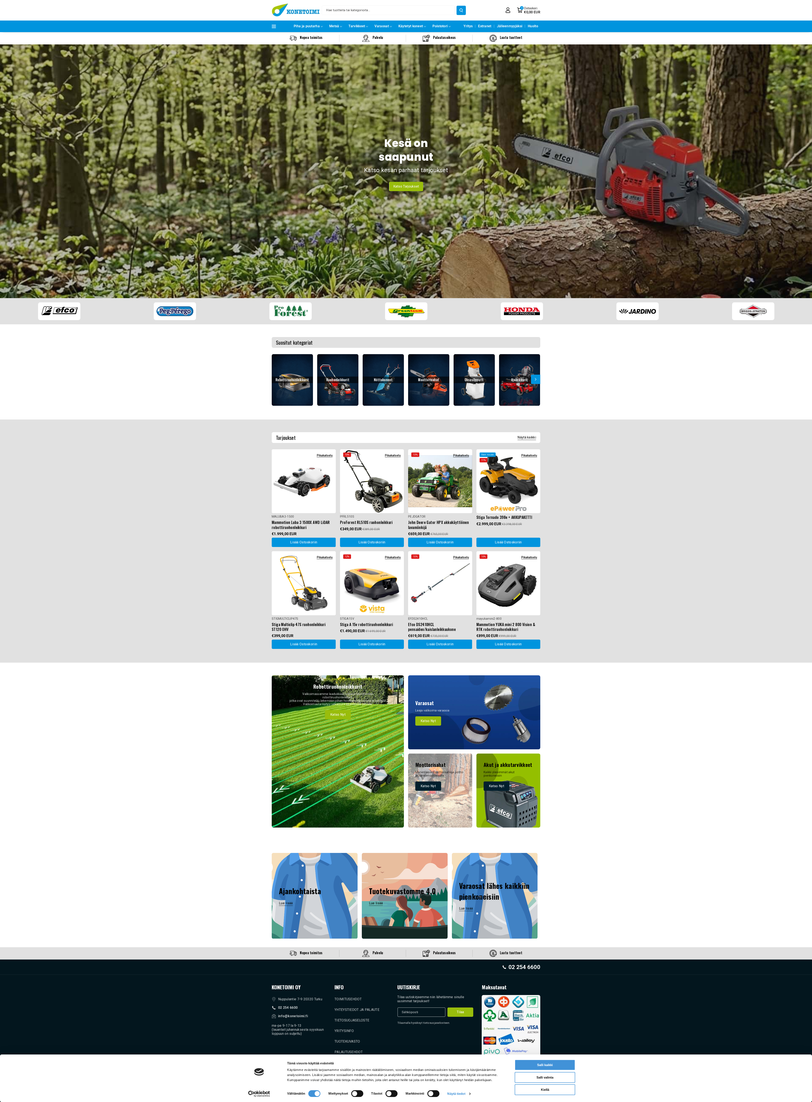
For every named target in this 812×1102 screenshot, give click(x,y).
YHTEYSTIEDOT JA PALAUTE (357, 1010)
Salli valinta (544, 1077)
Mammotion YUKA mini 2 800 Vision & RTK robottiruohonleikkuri (505, 627)
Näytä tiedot (456, 1093)
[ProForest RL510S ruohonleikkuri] (372, 481)
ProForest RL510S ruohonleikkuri (366, 522)
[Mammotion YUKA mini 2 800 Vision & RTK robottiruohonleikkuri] (508, 583)
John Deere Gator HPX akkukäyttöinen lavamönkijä (438, 525)
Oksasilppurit (474, 380)
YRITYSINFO (344, 1031)
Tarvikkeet (356, 26)
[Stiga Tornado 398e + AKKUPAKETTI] (508, 481)
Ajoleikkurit (519, 380)
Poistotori (440, 26)
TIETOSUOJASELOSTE (352, 1020)
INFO (339, 987)
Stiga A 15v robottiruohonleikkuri (366, 624)
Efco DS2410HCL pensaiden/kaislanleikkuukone (432, 627)
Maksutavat (494, 987)
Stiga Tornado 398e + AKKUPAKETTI (504, 517)
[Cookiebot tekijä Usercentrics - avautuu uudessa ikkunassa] (259, 1094)
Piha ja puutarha (307, 26)
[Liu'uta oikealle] (535, 379)
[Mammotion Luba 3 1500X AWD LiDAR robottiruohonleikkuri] (304, 481)
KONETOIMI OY (286, 987)
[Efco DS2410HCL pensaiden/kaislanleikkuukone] (440, 583)
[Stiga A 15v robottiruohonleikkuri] (372, 583)
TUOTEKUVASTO (347, 1041)
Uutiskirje (408, 987)
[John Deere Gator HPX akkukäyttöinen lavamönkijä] (440, 481)
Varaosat (381, 26)
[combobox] (388, 10)
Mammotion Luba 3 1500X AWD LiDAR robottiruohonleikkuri (301, 525)
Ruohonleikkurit (337, 380)
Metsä (334, 26)
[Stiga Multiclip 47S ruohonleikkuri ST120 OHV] (304, 583)
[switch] (357, 1093)
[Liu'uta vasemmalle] (276, 379)
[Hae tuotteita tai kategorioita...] (461, 10)
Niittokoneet (383, 380)
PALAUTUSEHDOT (349, 1052)
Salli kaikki (545, 1065)
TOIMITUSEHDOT (348, 999)
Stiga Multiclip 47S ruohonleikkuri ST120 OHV (299, 627)
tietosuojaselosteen (436, 1022)
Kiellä (545, 1089)
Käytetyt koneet (410, 26)
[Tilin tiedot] (508, 10)
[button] (528, 10)
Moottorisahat (428, 380)
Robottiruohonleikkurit (292, 380)
